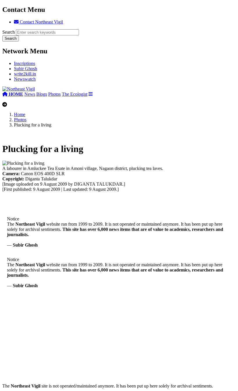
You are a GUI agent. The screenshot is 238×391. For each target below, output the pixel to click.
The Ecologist (74, 94)
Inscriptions (24, 63)
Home (19, 114)
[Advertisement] (119, 342)
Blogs (41, 94)
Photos (54, 94)
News (29, 94)
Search (8, 32)
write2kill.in (25, 73)
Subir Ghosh (25, 68)
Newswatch (25, 79)
